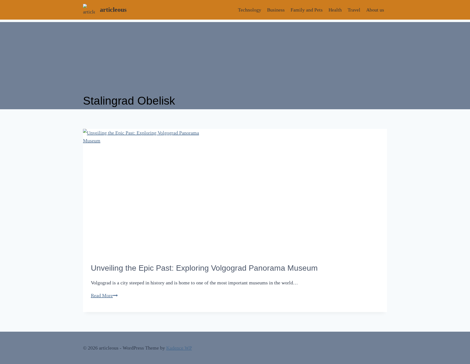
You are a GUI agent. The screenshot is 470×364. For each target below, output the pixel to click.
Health (335, 9)
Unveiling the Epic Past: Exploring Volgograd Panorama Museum (204, 268)
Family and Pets (307, 9)
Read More (104, 295)
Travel (354, 9)
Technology (249, 9)
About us (375, 9)
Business (276, 9)
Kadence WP (179, 348)
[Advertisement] (235, 56)
